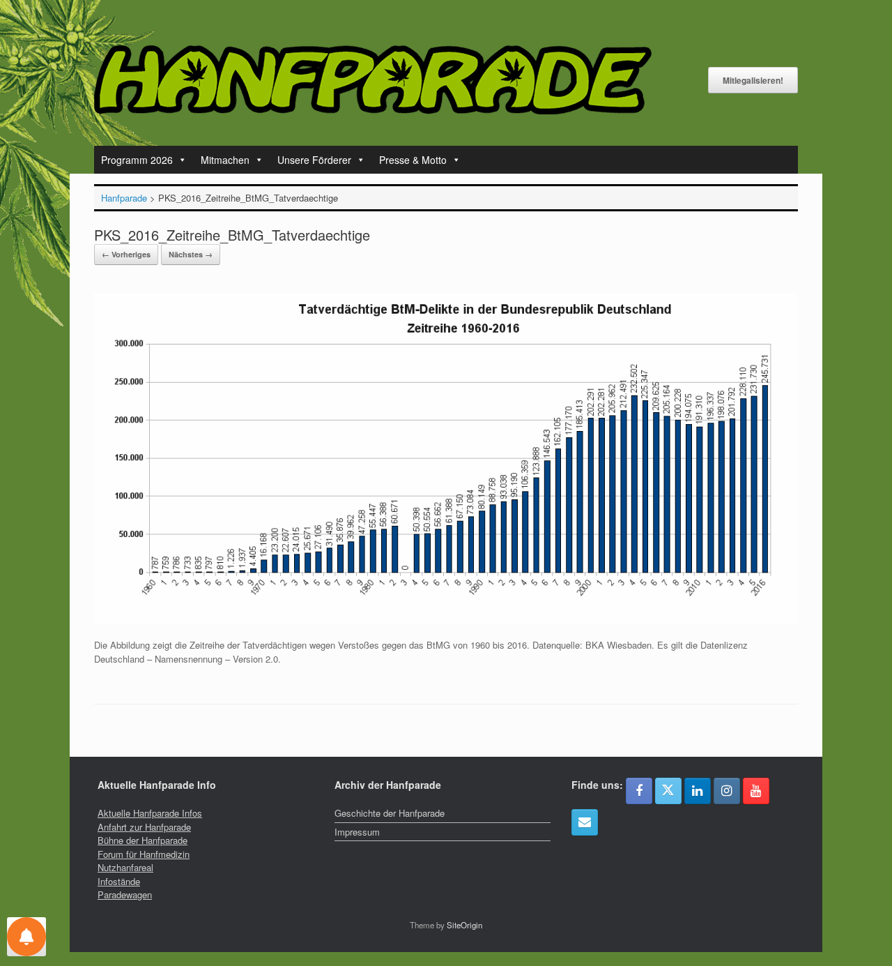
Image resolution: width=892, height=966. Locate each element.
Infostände (119, 881)
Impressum (357, 831)
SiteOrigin (464, 924)
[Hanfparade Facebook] (639, 791)
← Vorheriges (126, 254)
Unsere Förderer (314, 160)
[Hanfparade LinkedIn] (697, 791)
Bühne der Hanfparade (142, 840)
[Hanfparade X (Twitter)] (668, 791)
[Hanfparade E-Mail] (584, 822)
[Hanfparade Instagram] (727, 791)
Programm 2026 (137, 160)
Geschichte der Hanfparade (389, 813)
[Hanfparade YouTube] (756, 791)
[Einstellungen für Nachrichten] (26, 936)
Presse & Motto (413, 160)
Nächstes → (191, 254)
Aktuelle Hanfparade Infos (150, 813)
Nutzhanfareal (125, 867)
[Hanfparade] (373, 79)
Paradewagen (125, 894)
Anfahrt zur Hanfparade (144, 826)
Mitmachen (225, 160)
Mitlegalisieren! (753, 80)
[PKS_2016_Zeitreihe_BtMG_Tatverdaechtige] (446, 621)
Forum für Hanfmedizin (144, 854)
